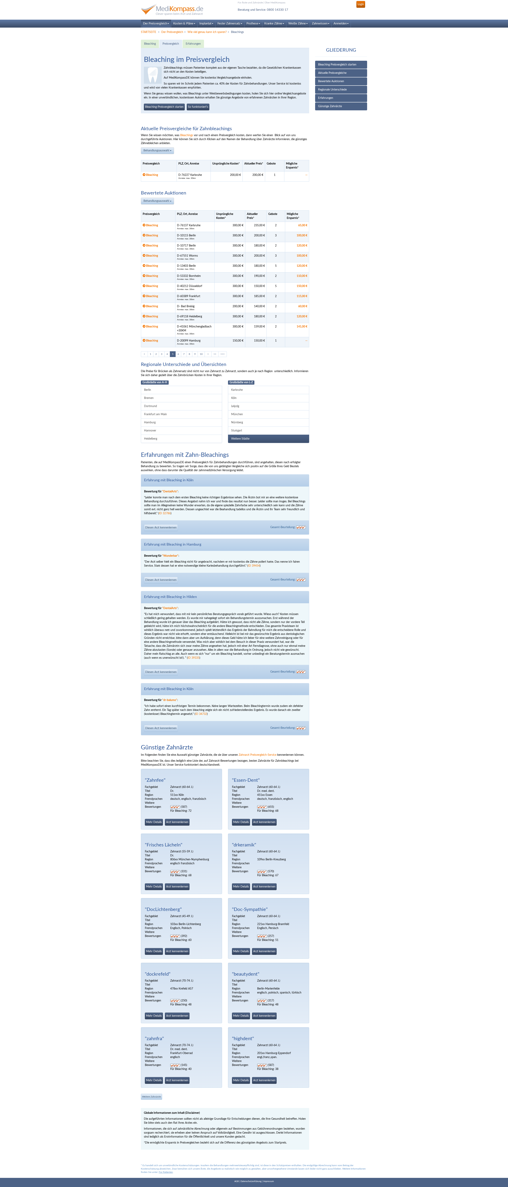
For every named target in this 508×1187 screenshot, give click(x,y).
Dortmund (150, 406)
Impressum (268, 1181)
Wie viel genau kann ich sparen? (207, 32)
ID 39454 (254, 565)
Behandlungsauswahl (156, 150)
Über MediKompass (275, 2)
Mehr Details (154, 822)
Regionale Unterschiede (332, 89)
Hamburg (150, 422)
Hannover (150, 430)
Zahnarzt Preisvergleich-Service (257, 755)
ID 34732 (201, 714)
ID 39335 (193, 658)
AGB (236, 1181)
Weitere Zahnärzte (151, 1097)
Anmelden (340, 23)
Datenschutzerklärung (251, 1181)
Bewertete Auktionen (331, 81)
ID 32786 (165, 513)
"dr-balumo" (169, 700)
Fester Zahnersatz (228, 23)
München (237, 414)
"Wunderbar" (170, 556)
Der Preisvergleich (155, 23)
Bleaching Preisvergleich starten (337, 64)
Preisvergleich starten (164, 107)
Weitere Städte (240, 438)
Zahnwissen (319, 23)
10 (201, 354)
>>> (222, 354)
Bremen (149, 398)
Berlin (147, 390)
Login (361, 4)
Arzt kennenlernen (177, 822)
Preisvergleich (171, 43)
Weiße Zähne (297, 23)
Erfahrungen (325, 98)
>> (215, 354)
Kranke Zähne (273, 23)
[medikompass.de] (176, 10)
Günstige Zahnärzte (330, 106)
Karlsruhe (237, 390)
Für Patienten (166, 1172)
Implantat (205, 23)
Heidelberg (150, 438)
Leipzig (235, 406)
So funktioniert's (198, 107)
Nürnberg (237, 422)
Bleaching (150, 43)
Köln (234, 398)
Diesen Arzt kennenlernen (161, 527)
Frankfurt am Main (155, 414)
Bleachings (186, 135)
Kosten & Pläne (183, 23)
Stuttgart (236, 430)
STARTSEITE (148, 32)
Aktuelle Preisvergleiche (332, 73)
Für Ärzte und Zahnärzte (250, 2)
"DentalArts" (170, 491)
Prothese (252, 23)
